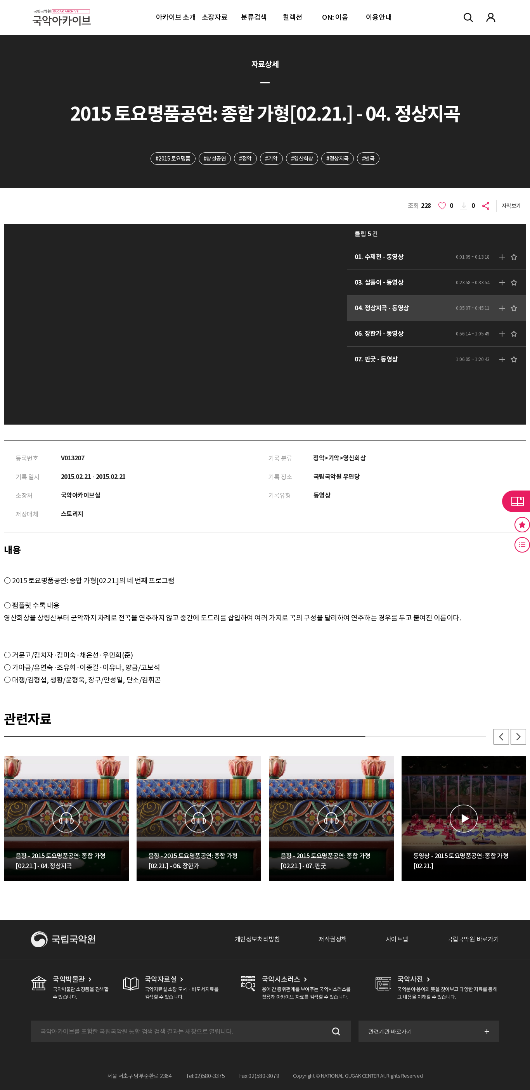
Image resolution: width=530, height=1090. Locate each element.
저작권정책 (333, 939)
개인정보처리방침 (257, 939)
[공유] (487, 206)
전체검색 (468, 17)
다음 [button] (518, 737)
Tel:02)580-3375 (205, 1076)
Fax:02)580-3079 (259, 1076)
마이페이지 (491, 17)
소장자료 (214, 17)
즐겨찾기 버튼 (522, 524)
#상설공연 (215, 158)
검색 (335, 1031)
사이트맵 (397, 939)
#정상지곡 (337, 158)
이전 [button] (501, 737)
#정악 (245, 158)
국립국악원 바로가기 (473, 939)
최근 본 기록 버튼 (522, 545)
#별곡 (368, 158)
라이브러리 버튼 (516, 501)
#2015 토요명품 (173, 158)
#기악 (271, 158)
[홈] (61, 8)
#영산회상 (302, 158)
